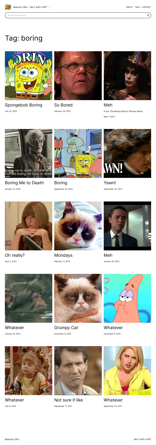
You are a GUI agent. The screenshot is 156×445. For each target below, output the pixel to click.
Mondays (63, 255)
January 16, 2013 (12, 334)
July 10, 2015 (11, 111)
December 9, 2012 (62, 334)
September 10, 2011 (113, 406)
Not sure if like (68, 400)
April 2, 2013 (11, 261)
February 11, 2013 (62, 261)
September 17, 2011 (63, 406)
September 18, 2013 (63, 189)
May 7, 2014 (109, 116)
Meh (108, 105)
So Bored (63, 105)
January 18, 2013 (111, 261)
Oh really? (15, 255)
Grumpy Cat (66, 327)
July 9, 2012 (10, 406)
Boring (60, 182)
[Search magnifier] (148, 15)
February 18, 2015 (62, 111)
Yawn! (110, 182)
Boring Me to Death (24, 182)
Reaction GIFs (20, 7)
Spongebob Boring (23, 105)
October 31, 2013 (13, 189)
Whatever (14, 327)
